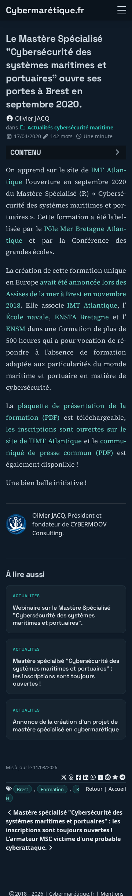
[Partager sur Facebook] (78, 776)
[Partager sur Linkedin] (85, 776)
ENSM (15, 328)
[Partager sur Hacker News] (100, 776)
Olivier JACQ (32, 118)
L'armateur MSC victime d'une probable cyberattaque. (63, 843)
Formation (52, 789)
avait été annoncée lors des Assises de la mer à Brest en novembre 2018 (66, 294)
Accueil (117, 788)
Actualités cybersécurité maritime (69, 127)
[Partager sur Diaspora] (115, 776)
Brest (22, 789)
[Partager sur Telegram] (122, 776)
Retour (94, 788)
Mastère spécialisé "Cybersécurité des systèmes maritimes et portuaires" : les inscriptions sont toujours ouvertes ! (64, 821)
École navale (27, 317)
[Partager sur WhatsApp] (93, 776)
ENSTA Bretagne (82, 317)
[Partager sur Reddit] (107, 776)
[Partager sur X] (63, 776)
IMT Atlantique (92, 305)
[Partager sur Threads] (71, 776)
